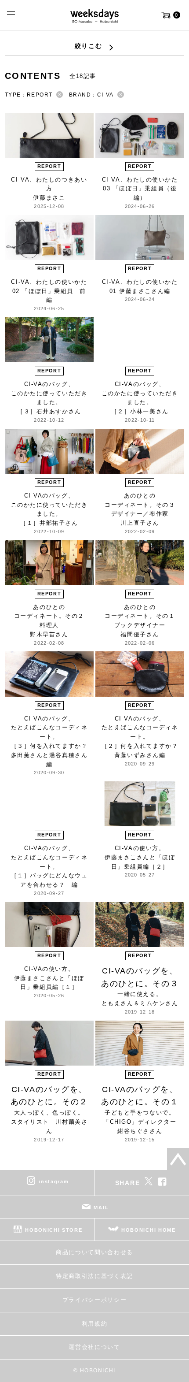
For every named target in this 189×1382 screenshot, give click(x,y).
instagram (54, 1181)
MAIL (101, 1207)
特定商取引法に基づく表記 (94, 1276)
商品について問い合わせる (94, 1252)
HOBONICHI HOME (148, 1230)
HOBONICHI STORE (53, 1230)
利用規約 (95, 1323)
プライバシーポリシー (94, 1300)
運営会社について (94, 1347)
